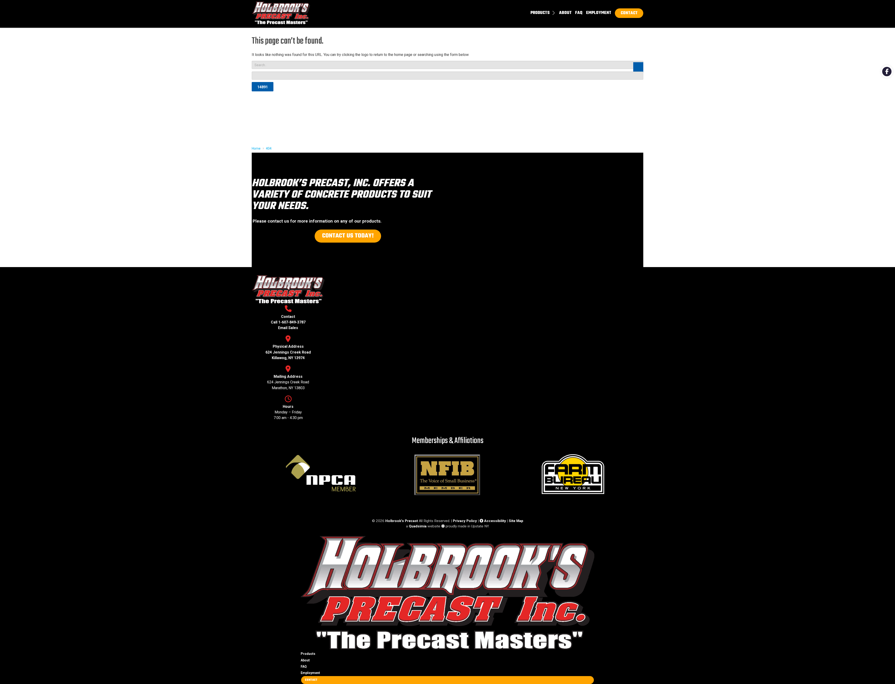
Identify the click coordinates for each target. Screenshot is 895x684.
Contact (311, 680)
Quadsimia (418, 526)
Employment (310, 673)
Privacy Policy (465, 521)
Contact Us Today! (348, 236)
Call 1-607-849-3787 (288, 322)
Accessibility (494, 521)
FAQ (304, 666)
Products (308, 654)
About (305, 660)
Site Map (516, 521)
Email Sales (288, 328)
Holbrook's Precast (401, 521)
